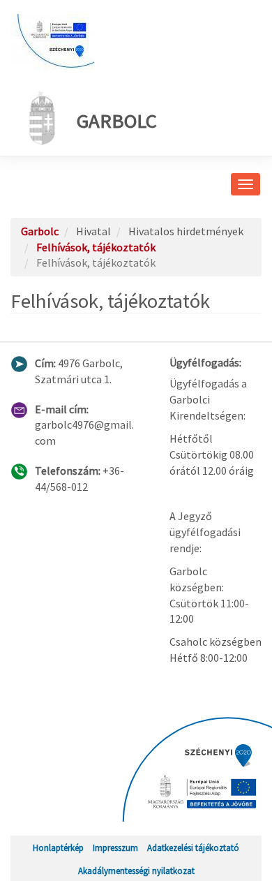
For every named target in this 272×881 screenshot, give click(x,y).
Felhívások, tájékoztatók (96, 247)
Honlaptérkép (58, 847)
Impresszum (115, 847)
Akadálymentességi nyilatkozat (136, 870)
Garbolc (117, 120)
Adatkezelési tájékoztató (193, 847)
